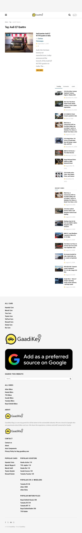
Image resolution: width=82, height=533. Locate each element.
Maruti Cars (8, 310)
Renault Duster (10, 474)
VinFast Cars (9, 319)
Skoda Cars (8, 325)
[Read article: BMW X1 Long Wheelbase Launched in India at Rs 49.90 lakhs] (59, 235)
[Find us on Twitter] (8, 522)
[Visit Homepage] (37, 15)
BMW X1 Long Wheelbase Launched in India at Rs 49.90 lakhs (70, 235)
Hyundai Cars (9, 307)
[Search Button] (69, 15)
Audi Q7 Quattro (16, 22)
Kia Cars (7, 328)
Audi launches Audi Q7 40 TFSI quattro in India (43, 35)
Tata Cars (8, 313)
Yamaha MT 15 (25, 506)
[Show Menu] (6, 15)
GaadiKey (12, 526)
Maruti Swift (9, 468)
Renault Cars (9, 322)
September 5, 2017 (43, 43)
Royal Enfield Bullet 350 (28, 509)
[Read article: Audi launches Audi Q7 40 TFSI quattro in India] (19, 43)
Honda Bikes (9, 392)
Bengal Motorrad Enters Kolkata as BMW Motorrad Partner (70, 161)
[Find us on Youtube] (11, 522)
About (7, 446)
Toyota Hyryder (10, 471)
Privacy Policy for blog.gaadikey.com (17, 451)
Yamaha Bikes (9, 401)
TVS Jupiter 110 (25, 465)
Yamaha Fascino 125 (27, 474)
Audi (8, 35)
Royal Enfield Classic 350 (28, 500)
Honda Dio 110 (25, 468)
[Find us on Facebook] (5, 522)
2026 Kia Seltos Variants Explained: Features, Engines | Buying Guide (70, 93)
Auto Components (11, 448)
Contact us (8, 443)
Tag (10, 22)
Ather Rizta (24, 490)
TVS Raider (24, 511)
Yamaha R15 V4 (25, 503)
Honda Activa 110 (26, 462)
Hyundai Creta (9, 462)
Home (6, 22)
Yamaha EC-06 (25, 484)
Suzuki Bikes (9, 398)
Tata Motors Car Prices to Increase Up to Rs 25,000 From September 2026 (70, 245)
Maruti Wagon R (10, 465)
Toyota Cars (9, 316)
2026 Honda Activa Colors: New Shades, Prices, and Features (69, 174)
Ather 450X (24, 487)
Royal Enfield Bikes (11, 404)
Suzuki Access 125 (26, 471)
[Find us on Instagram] (13, 522)
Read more (40, 70)
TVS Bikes (8, 395)
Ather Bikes (9, 389)
